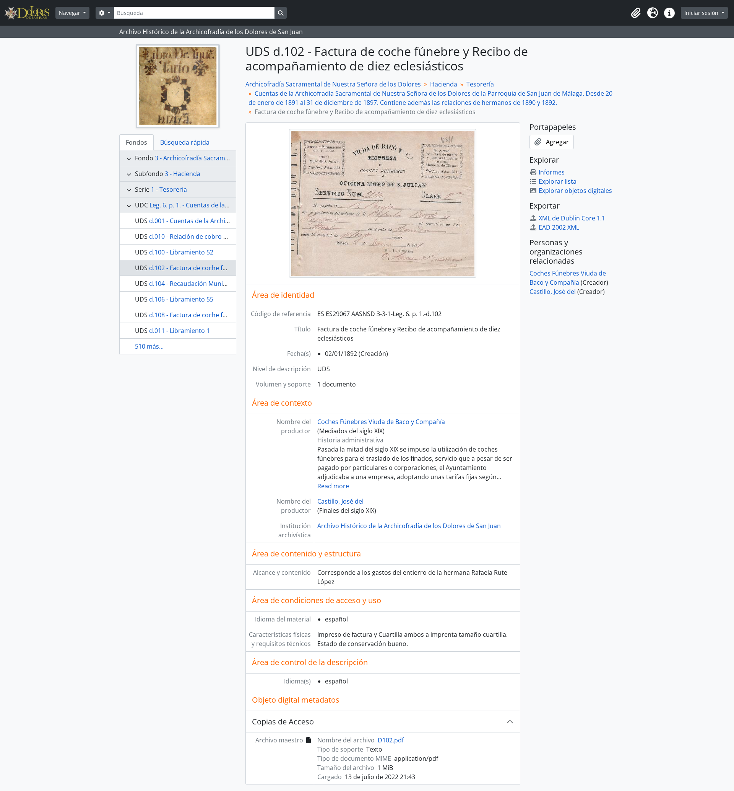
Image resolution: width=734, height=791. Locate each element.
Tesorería (480, 84)
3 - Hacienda (182, 174)
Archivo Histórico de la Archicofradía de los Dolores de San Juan (409, 526)
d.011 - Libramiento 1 (179, 330)
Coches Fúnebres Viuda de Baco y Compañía (381, 422)
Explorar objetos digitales (575, 190)
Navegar (70, 12)
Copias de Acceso (283, 721)
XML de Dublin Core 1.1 (572, 218)
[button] (635, 13)
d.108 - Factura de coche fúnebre (196, 315)
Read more (333, 486)
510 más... (149, 346)
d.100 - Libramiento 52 (181, 252)
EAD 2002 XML (559, 227)
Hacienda (443, 84)
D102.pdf (391, 740)
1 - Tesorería (169, 189)
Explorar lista (557, 181)
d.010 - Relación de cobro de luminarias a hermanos (224, 236)
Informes (552, 172)
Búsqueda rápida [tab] (184, 142)
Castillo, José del (340, 501)
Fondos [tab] (136, 142)
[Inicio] (30, 13)
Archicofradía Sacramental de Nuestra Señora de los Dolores (333, 84)
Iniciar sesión (702, 12)
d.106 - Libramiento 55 (181, 299)
